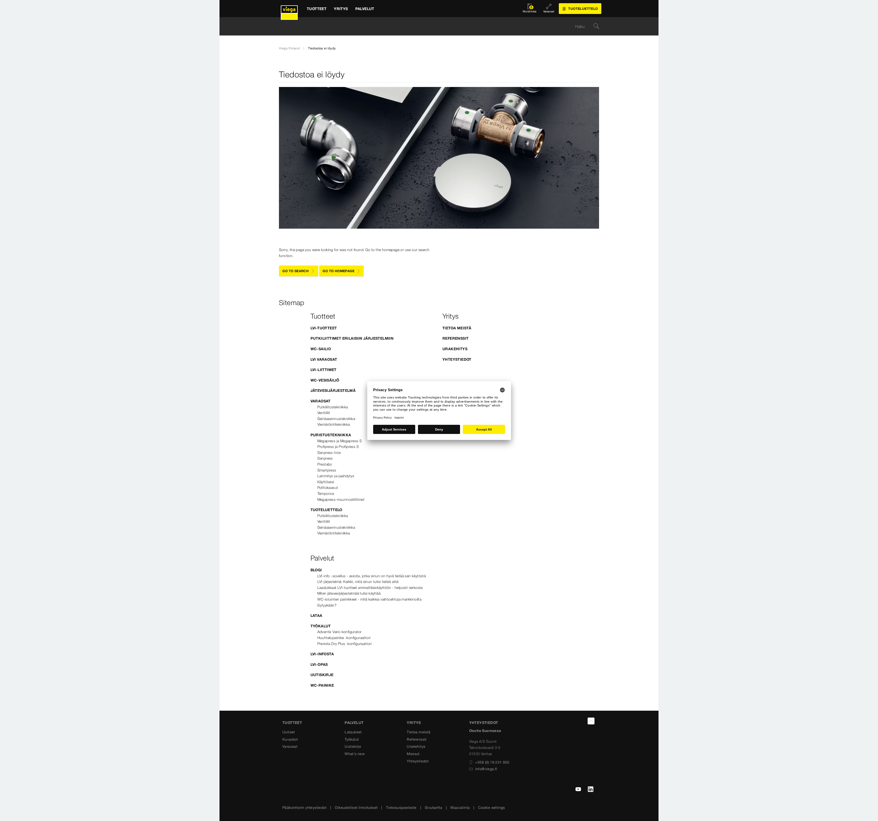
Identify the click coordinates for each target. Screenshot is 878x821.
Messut (413, 753)
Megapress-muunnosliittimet (340, 499)
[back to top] (591, 721)
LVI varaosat (324, 359)
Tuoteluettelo (326, 509)
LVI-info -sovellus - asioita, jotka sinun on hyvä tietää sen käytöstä (371, 576)
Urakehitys (454, 349)
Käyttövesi (325, 482)
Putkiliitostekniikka (332, 407)
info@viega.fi (486, 769)
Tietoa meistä (456, 328)
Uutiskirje (322, 674)
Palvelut (354, 722)
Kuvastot (290, 739)
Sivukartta (433, 807)
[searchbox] (435, 26)
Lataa (316, 615)
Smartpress (326, 470)
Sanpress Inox (329, 452)
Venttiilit (323, 412)
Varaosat (321, 401)
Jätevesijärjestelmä (333, 390)
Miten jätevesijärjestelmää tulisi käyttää (348, 593)
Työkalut (321, 626)
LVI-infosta (322, 654)
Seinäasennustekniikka (336, 418)
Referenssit (455, 338)
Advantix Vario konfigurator (339, 631)
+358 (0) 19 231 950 (492, 762)
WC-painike (322, 685)
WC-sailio (321, 349)
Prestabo (324, 464)
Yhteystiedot (456, 359)
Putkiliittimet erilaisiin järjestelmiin (352, 338)
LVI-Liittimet (324, 369)
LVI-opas (319, 664)
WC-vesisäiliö (325, 380)
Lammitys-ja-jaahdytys (335, 476)
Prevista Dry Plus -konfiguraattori (344, 643)
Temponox (326, 493)
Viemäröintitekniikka (333, 424)
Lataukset (353, 732)
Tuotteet (292, 722)
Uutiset (288, 732)
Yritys (414, 722)
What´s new (355, 753)
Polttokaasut (327, 487)
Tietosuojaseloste (401, 807)
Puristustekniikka (331, 435)
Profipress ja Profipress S (338, 446)
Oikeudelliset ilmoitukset (356, 807)
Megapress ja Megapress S (339, 441)
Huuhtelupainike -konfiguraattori (344, 637)
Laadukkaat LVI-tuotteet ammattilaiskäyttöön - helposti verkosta (370, 587)
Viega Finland (289, 48)
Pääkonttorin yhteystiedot (304, 807)
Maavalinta (460, 807)
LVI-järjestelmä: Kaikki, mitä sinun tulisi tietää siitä (358, 581)
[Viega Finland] (289, 8)
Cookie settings (491, 807)
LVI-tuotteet (324, 328)
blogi (316, 570)
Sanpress (325, 458)
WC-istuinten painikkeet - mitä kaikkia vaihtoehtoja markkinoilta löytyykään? (369, 602)
